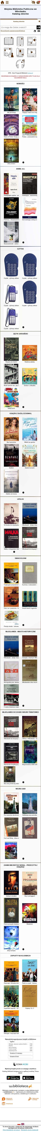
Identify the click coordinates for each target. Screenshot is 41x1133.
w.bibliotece (9, 1092)
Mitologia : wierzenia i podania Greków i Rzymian (20, 1044)
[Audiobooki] (32, 46)
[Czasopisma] (20, 57)
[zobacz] (30, 73)
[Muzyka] (20, 68)
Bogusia (11, 1045)
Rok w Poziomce (12, 1047)
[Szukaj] (38, 27)
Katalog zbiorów (18, 21)
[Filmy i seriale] (32, 57)
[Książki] (9, 46)
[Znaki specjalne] (38, 31)
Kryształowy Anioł (13, 1050)
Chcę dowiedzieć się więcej (11, 1130)
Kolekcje (22, 31)
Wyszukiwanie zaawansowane (10, 31)
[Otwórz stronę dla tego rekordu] (12, 99)
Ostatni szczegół (12, 1048)
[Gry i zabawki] (9, 57)
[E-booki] (20, 46)
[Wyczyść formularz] (34, 31)
